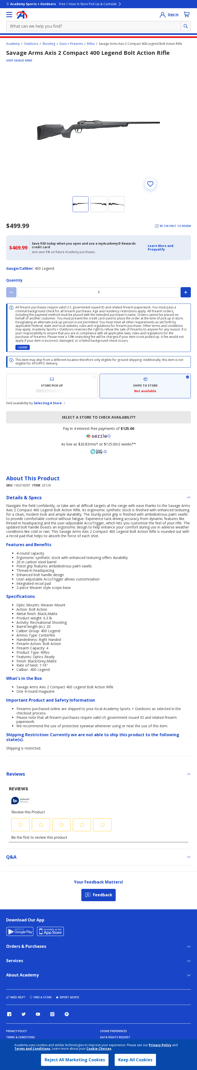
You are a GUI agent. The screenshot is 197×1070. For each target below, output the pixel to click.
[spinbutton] (98, 292)
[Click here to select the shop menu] (9, 15)
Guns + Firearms (71, 44)
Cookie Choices (98, 1049)
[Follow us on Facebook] (9, 1014)
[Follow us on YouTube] (38, 1014)
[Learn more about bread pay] (98, 452)
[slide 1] (80, 204)
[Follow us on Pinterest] (67, 1014)
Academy (13, 44)
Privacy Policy (160, 1045)
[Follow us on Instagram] (52, 1014)
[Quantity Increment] (186, 292)
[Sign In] (163, 15)
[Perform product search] (186, 26)
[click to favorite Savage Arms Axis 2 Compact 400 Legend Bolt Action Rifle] (150, 184)
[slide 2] (98, 204)
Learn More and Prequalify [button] (160, 248)
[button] (168, 248)
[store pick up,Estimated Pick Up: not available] (51, 386)
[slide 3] (116, 204)
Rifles (91, 44)
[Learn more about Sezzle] (98, 436)
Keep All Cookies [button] (135, 1060)
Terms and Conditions (32, 1048)
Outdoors (31, 44)
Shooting (48, 44)
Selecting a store (48, 403)
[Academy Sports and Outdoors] (21, 15)
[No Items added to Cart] (187, 14)
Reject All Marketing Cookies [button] (75, 1060)
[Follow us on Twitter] (24, 1014)
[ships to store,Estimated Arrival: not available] (145, 386)
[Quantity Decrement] (11, 292)
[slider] (98, 130)
